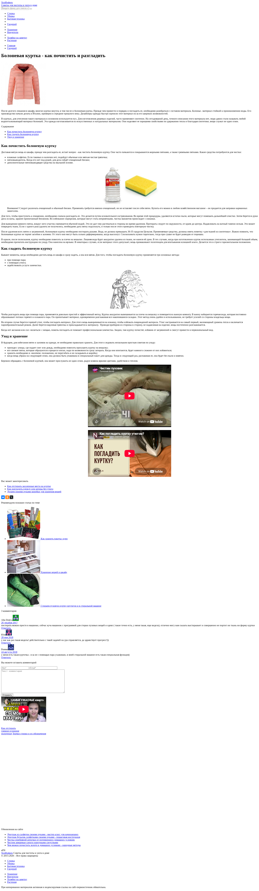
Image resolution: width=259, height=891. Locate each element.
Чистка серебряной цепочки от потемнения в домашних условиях (41, 840)
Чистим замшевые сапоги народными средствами (32, 842)
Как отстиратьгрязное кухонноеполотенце (10, 731)
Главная (11, 45)
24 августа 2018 (9, 652)
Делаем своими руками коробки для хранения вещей (34, 491)
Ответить (6, 628)
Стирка (11, 13)
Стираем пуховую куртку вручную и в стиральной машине (71, 606)
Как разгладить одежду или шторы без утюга (30, 489)
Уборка (11, 16)
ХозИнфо (7, 853)
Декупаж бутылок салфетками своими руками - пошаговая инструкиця (43, 837)
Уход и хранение (15, 137)
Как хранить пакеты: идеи (54, 538)
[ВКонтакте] (3, 497)
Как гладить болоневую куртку (23, 134)
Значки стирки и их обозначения (29, 733)
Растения (11, 40)
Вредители (12, 32)
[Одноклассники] (7, 497)
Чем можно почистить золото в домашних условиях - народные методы (44, 845)
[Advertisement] (23, 780)
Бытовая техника (16, 19)
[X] (11, 497)
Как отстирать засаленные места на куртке (29, 486)
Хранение (12, 29)
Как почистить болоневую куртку (24, 131)
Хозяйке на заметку (17, 37)
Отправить (7, 695)
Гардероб (12, 24)
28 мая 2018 (7, 637)
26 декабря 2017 (9, 622)
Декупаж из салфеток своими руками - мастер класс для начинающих (42, 834)
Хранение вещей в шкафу (54, 572)
